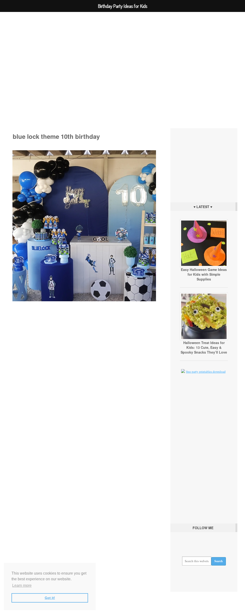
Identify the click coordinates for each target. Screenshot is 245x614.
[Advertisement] (204, 164)
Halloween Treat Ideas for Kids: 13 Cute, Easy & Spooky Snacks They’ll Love (204, 347)
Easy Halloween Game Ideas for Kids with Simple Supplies (204, 274)
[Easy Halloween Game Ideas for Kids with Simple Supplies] (204, 266)
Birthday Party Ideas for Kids (122, 65)
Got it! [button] (50, 598)
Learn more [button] (22, 585)
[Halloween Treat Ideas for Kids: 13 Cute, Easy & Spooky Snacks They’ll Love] (204, 339)
